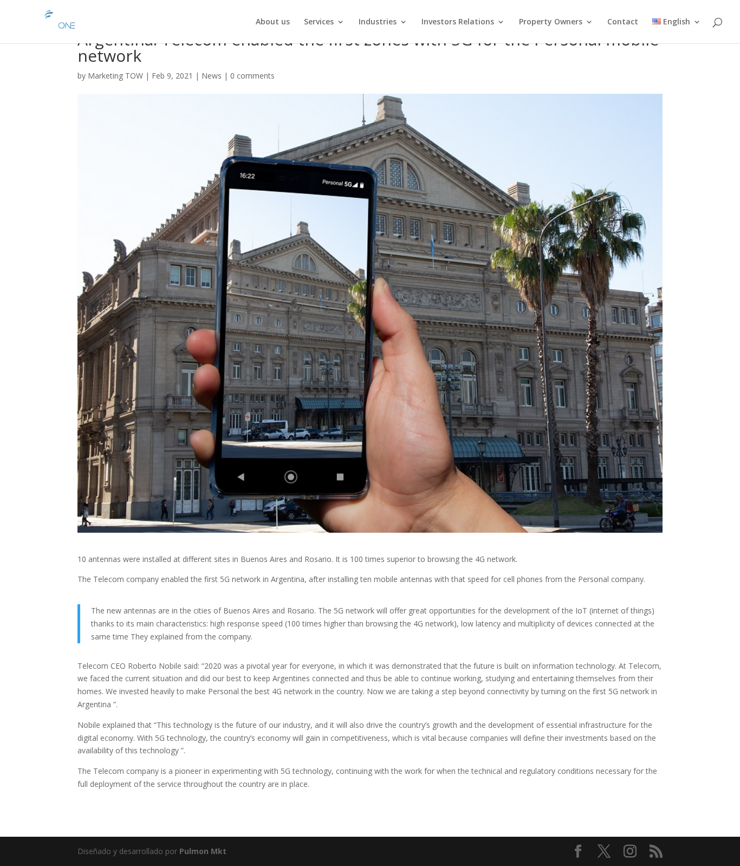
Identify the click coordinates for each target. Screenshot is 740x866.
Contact (622, 22)
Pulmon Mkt (202, 851)
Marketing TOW (115, 75)
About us (273, 22)
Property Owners (550, 22)
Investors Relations (457, 22)
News (212, 75)
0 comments (252, 75)
